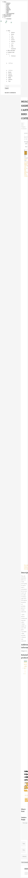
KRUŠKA (26, 874)
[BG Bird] (14, 21)
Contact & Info (7, 16)
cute (25, 167)
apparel (25, 163)
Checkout (8, 18)
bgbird (25, 164)
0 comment (23, 128)
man (25, 171)
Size (26, 146)
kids (25, 169)
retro (25, 173)
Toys (7, 5)
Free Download (10, 13)
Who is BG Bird (7, 14)
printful (25, 172)
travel (25, 174)
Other (7, 10)
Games (8, 8)
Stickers (8, 3)
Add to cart (25, 152)
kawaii (25, 168)
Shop (4, 1)
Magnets (8, 9)
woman (26, 176)
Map (7, 12)
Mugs (7, 7)
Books (8, 4)
